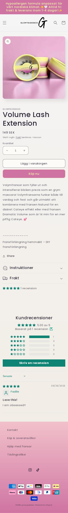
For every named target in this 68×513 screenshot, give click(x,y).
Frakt (18, 137)
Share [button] (11, 256)
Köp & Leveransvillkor (21, 438)
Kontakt (12, 430)
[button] (5, 23)
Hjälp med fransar (19, 446)
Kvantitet (8, 143)
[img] (11, 386)
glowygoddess (28, 505)
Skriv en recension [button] (34, 363)
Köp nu (34, 174)
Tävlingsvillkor (16, 454)
